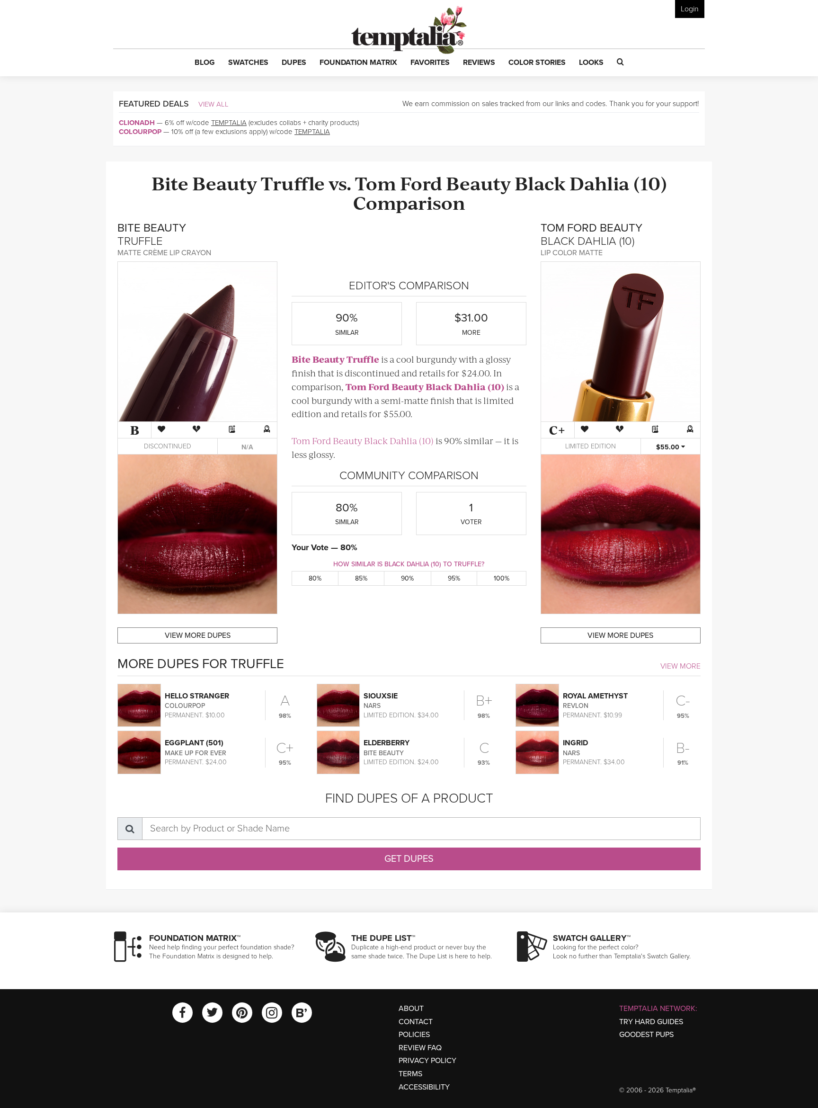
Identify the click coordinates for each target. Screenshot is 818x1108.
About (411, 1008)
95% (454, 578)
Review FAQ (420, 1048)
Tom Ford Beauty (433, 183)
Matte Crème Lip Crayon (164, 253)
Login (690, 9)
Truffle (293, 183)
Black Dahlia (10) (591, 183)
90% (407, 578)
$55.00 (668, 447)
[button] (205, 63)
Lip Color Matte (572, 253)
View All (213, 104)
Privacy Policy (427, 1060)
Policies (414, 1034)
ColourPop (140, 131)
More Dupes (198, 635)
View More (680, 666)
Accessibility (424, 1087)
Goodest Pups (646, 1034)
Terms (410, 1074)
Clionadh (137, 122)
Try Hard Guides (651, 1022)
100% (501, 578)
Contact (416, 1022)
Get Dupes (409, 859)
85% (361, 578)
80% (315, 578)
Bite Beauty (204, 183)
